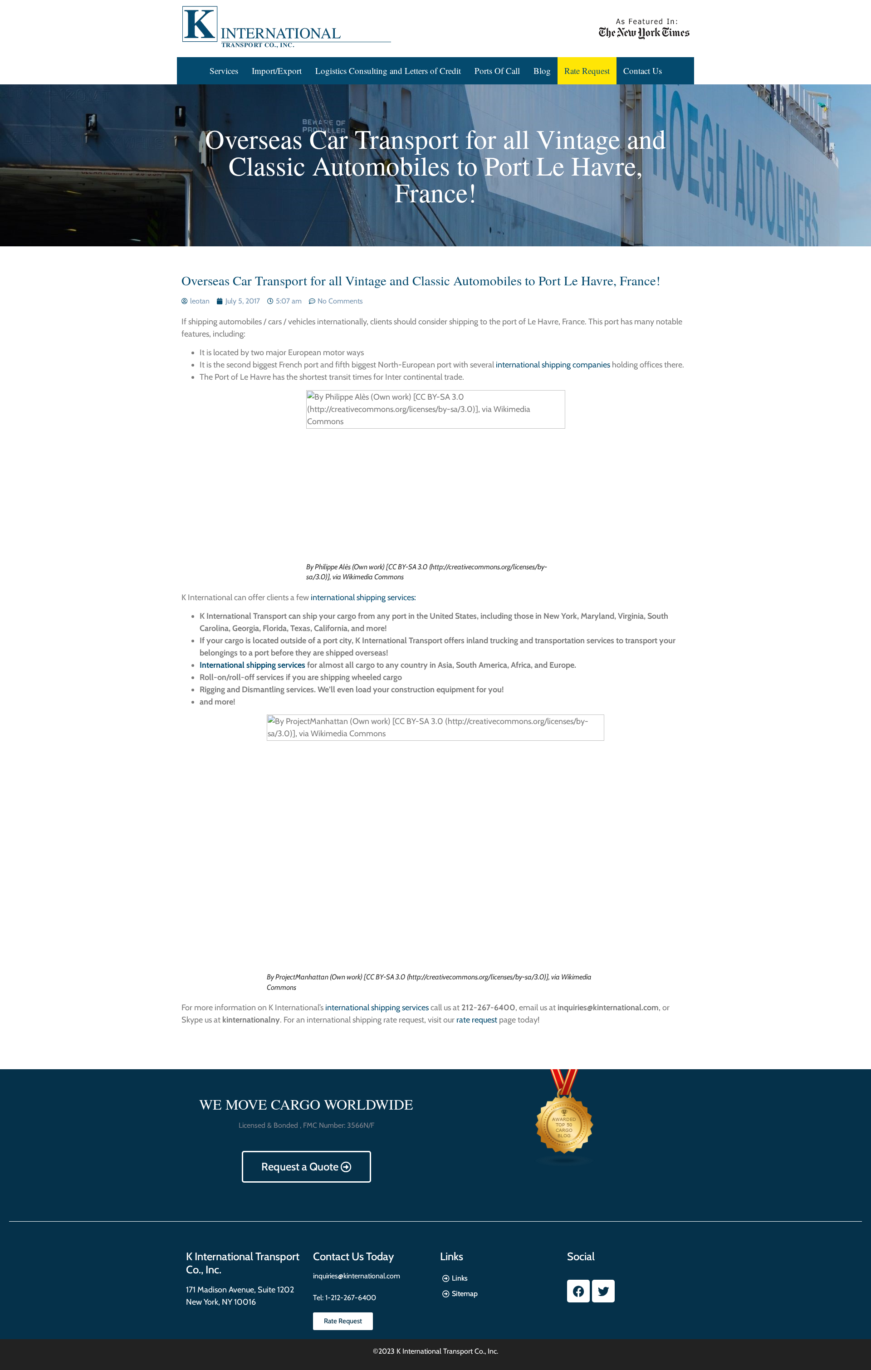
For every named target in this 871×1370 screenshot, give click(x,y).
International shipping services (252, 665)
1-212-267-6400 (349, 1297)
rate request (476, 1020)
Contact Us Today (353, 1256)
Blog (542, 70)
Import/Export (277, 70)
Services (224, 70)
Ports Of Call (497, 70)
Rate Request (587, 70)
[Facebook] (578, 1291)
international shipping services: (363, 597)
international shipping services (377, 1008)
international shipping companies (553, 365)
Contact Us (642, 70)
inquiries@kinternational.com (356, 1276)
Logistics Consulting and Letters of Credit (388, 70)
